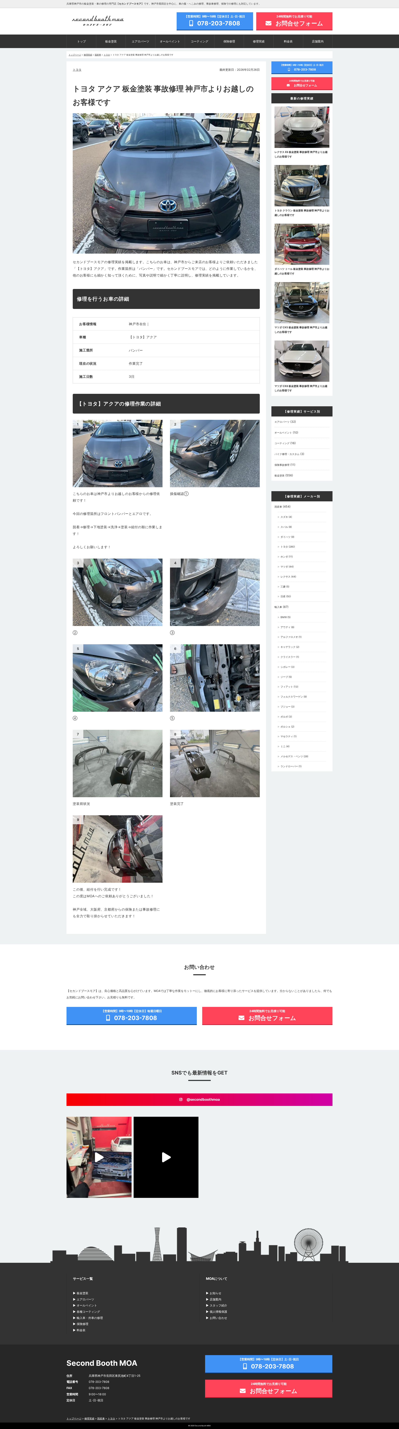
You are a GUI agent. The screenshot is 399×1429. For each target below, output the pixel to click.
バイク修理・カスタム (287, 454)
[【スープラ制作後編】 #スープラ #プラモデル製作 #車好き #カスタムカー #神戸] (99, 1157)
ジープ (284, 676)
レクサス (286, 576)
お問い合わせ (218, 1318)
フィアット (287, 686)
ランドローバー (289, 766)
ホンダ (284, 556)
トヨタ (77, 69)
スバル (284, 526)
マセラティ (287, 736)
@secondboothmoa (203, 1099)
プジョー (286, 706)
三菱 (283, 586)
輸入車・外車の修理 (90, 1318)
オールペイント (170, 41)
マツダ (284, 566)
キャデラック (288, 646)
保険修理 (229, 41)
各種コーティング (88, 1311)
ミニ (283, 746)
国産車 (278, 506)
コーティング (199, 41)
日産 (283, 596)
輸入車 (278, 607)
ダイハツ (286, 536)
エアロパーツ (140, 41)
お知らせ (215, 1293)
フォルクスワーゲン (292, 696)
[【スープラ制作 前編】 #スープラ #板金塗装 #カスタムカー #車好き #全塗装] (166, 1157)
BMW (284, 617)
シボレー (286, 666)
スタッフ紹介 (218, 1305)
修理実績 (259, 41)
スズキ (284, 516)
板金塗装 (111, 41)
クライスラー (288, 656)
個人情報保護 (218, 1311)
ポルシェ (286, 726)
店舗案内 (318, 41)
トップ (81, 41)
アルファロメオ (289, 636)
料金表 (288, 41)
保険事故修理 (282, 464)
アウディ (286, 627)
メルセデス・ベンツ (292, 756)
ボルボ (284, 716)
